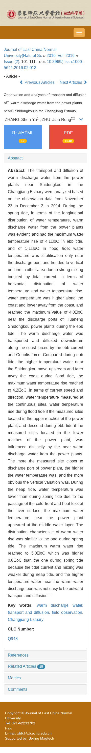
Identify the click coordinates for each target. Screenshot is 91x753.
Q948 (13, 639)
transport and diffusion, (30, 612)
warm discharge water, (60, 605)
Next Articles (71, 82)
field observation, (67, 612)
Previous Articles (40, 82)
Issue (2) (11, 61)
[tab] (45, 158)
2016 (51, 55)
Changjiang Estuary (25, 619)
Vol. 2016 (66, 55)
